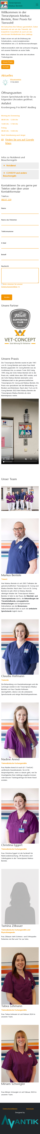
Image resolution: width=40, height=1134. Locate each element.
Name (3, 208)
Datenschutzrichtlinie (9, 287)
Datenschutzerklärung (10, 1109)
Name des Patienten (9, 220)
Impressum (30, 1109)
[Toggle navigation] (37, 5)
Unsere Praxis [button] (8, 62)
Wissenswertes (15, 79)
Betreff (3, 255)
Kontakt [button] (6, 67)
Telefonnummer (7, 231)
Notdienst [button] (11, 166)
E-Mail (3, 243)
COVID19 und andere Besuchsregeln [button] (15, 174)
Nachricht (5, 266)
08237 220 (6, 200)
